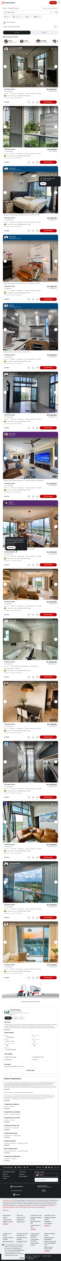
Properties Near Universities (34, 1240)
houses (29, 1207)
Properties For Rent (49, 1215)
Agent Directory (21, 1221)
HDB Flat (11, 1083)
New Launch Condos (8, 1241)
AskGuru (5, 1217)
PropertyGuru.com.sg (8, 1200)
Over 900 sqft (15, 1127)
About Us (5, 1174)
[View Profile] (13, 49)
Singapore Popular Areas (49, 1234)
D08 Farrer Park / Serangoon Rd (48, 1248)
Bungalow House (26, 1084)
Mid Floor (13, 1120)
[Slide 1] (26, 597)
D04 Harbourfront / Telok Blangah (49, 1238)
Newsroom (22, 1174)
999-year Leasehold (15, 1114)
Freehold (6, 1114)
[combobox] (28, 12)
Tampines (6, 1158)
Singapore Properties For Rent (50, 1218)
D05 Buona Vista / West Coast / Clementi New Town (50, 1243)
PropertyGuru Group (9, 1172)
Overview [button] (8, 1018)
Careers (5, 1178)
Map (45, 32)
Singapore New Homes (7, 1234)
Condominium (17, 1083)
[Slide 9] (33, 85)
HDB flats (11, 1207)
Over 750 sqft (7, 1127)
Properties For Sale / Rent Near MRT (22, 1234)
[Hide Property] (52, 48)
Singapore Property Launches (8, 1238)
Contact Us (22, 1172)
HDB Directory (20, 1219)
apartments (6, 1207)
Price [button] (21, 1018)
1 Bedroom (11, 1106)
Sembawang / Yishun (22, 1143)
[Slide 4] (27, 145)
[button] (4, 22)
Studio (6, 1106)
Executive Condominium (33, 1083)
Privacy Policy (20, 1250)
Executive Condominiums (20, 1207)
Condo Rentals (48, 1223)
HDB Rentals (47, 1221)
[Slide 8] (32, 85)
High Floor (6, 1120)
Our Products (6, 1176)
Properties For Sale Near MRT (22, 1238)
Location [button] (15, 1018)
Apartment (24, 1083)
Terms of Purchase (46, 1256)
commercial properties (39, 1207)
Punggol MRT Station (23, 1151)
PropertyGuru (7, 1215)
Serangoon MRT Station (10, 1151)
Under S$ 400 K (8, 1135)
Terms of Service (27, 1256)
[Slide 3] (27, 279)
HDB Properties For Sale (35, 1222)
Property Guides (7, 1219)
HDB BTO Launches (8, 1221)
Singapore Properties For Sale (36, 1218)
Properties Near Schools (34, 1244)
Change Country (39, 1172)
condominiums (51, 1205)
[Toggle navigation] (58, 2)
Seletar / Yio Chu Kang (10, 1143)
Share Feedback (23, 1176)
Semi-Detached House (13, 1084)
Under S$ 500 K (17, 1135)
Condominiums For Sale (35, 1226)
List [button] (18, 32)
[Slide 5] (27, 85)
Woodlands (14, 1158)
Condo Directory (21, 1217)
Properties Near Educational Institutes (35, 1235)
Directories (20, 1215)
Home (5, 8)
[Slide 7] (32, 145)
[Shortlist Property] (55, 48)
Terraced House (44, 1083)
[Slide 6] (28, 85)
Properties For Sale (35, 1215)
